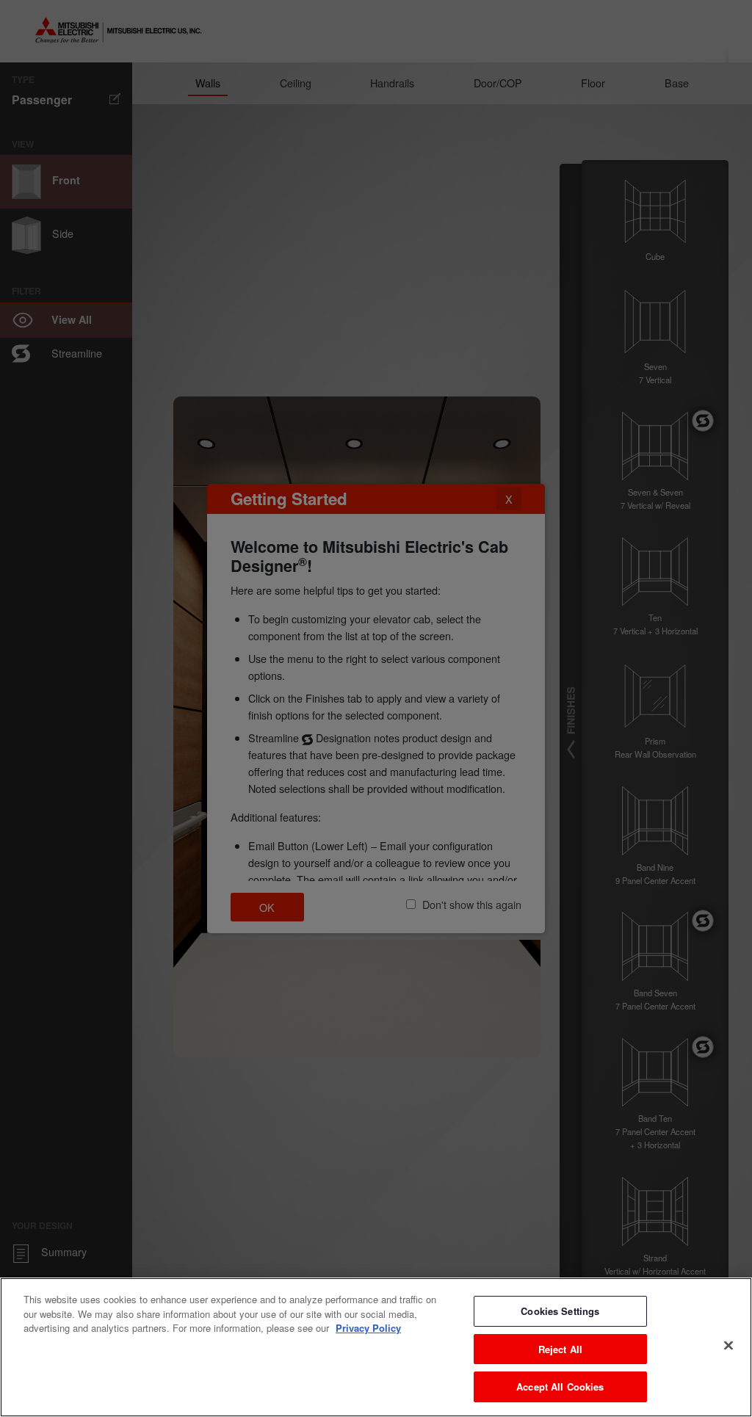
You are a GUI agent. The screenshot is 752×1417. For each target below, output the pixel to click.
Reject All (560, 1349)
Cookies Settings (560, 1311)
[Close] (728, 1346)
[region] (376, 1347)
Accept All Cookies (560, 1387)
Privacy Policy (368, 1328)
